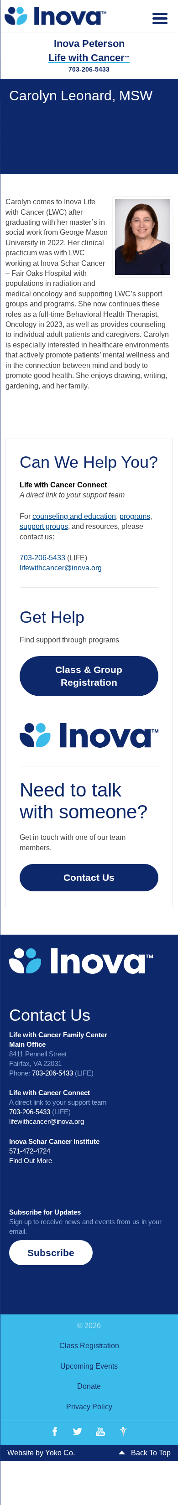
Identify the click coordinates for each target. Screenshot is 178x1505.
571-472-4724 (29, 1151)
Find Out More (30, 1160)
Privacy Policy (89, 1407)
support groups (44, 526)
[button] (51, 1252)
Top (168, 1492)
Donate (89, 1386)
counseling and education (74, 516)
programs (135, 516)
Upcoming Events (89, 1366)
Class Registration (89, 1346)
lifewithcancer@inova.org (61, 568)
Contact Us (89, 877)
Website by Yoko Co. (41, 1453)
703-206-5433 (89, 69)
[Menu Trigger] (160, 17)
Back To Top (150, 1453)
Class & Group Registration (88, 676)
